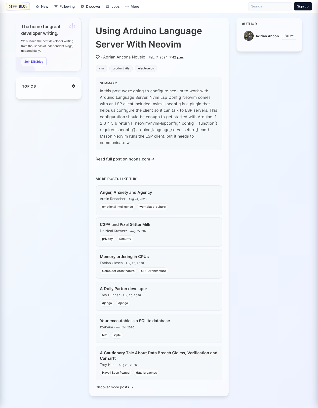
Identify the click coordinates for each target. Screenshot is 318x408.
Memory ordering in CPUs (124, 256)
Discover (93, 6)
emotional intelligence (117, 206)
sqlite (117, 335)
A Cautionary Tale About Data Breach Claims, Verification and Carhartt (158, 355)
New (44, 6)
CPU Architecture (153, 271)
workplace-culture (152, 206)
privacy (107, 239)
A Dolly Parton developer (123, 288)
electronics (146, 68)
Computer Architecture (118, 271)
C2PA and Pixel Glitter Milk (125, 224)
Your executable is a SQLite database (135, 320)
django (107, 303)
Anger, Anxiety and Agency (126, 192)
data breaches (146, 372)
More (135, 6)
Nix (104, 335)
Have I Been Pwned (116, 372)
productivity (121, 68)
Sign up (303, 6)
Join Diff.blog (33, 61)
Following (67, 6)
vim (101, 68)
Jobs (116, 6)
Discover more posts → (114, 387)
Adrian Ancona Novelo (124, 56)
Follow (289, 36)
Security (125, 239)
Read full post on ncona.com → (125, 158)
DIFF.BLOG (18, 6)
